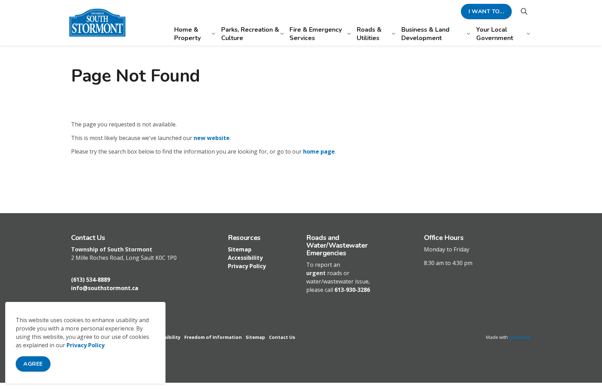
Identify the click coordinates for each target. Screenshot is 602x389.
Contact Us (282, 337)
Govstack (520, 337)
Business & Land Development (425, 33)
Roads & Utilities (369, 33)
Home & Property (187, 33)
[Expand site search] (524, 11)
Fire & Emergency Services (316, 33)
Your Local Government (494, 33)
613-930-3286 (352, 290)
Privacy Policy (86, 345)
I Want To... (486, 11)
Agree (33, 364)
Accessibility (245, 258)
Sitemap (240, 249)
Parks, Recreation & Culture (250, 33)
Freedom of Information (213, 337)
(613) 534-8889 (90, 279)
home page (319, 151)
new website (212, 138)
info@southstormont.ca (104, 288)
